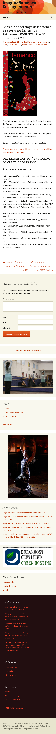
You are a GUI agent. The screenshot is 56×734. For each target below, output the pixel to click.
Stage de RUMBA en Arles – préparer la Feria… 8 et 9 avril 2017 (27, 523)
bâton (5, 45)
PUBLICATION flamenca (11, 425)
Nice (38, 45)
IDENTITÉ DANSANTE (10, 417)
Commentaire (9, 299)
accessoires (44, 42)
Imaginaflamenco (9, 586)
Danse (24, 45)
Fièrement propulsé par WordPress (24, 729)
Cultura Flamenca (14, 45)
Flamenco (32, 45)
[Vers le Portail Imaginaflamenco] (28, 350)
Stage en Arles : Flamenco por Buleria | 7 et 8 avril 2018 (24, 512)
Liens (5, 421)
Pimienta (44, 45)
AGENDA (6, 409)
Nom (5, 317)
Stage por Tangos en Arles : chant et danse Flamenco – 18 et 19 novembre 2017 (16, 616)
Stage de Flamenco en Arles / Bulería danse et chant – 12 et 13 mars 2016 (29, 267)
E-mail (6, 322)
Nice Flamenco (29, 42)
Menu (5, 17)
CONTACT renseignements (13, 413)
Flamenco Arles (9, 582)
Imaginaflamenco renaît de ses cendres (24, 262)
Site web (6, 328)
